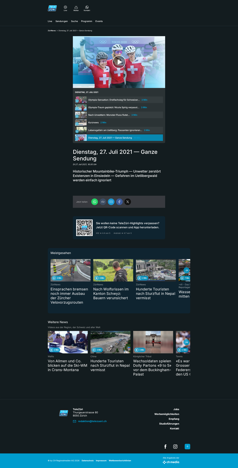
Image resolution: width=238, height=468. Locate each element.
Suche (74, 21)
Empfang (174, 418)
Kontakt (174, 428)
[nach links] (51, 270)
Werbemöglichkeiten (166, 414)
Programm (86, 21)
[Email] (111, 201)
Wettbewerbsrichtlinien (120, 460)
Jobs (176, 409)
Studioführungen (169, 423)
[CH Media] (171, 461)
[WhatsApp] (94, 201)
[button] (103, 201)
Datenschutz (88, 460)
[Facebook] (119, 201)
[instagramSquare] (175, 446)
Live (50, 21)
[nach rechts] (186, 270)
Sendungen (62, 21)
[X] (127, 201)
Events (99, 21)
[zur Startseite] (52, 8)
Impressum (101, 460)
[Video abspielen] (119, 62)
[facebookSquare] (165, 446)
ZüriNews (52, 31)
